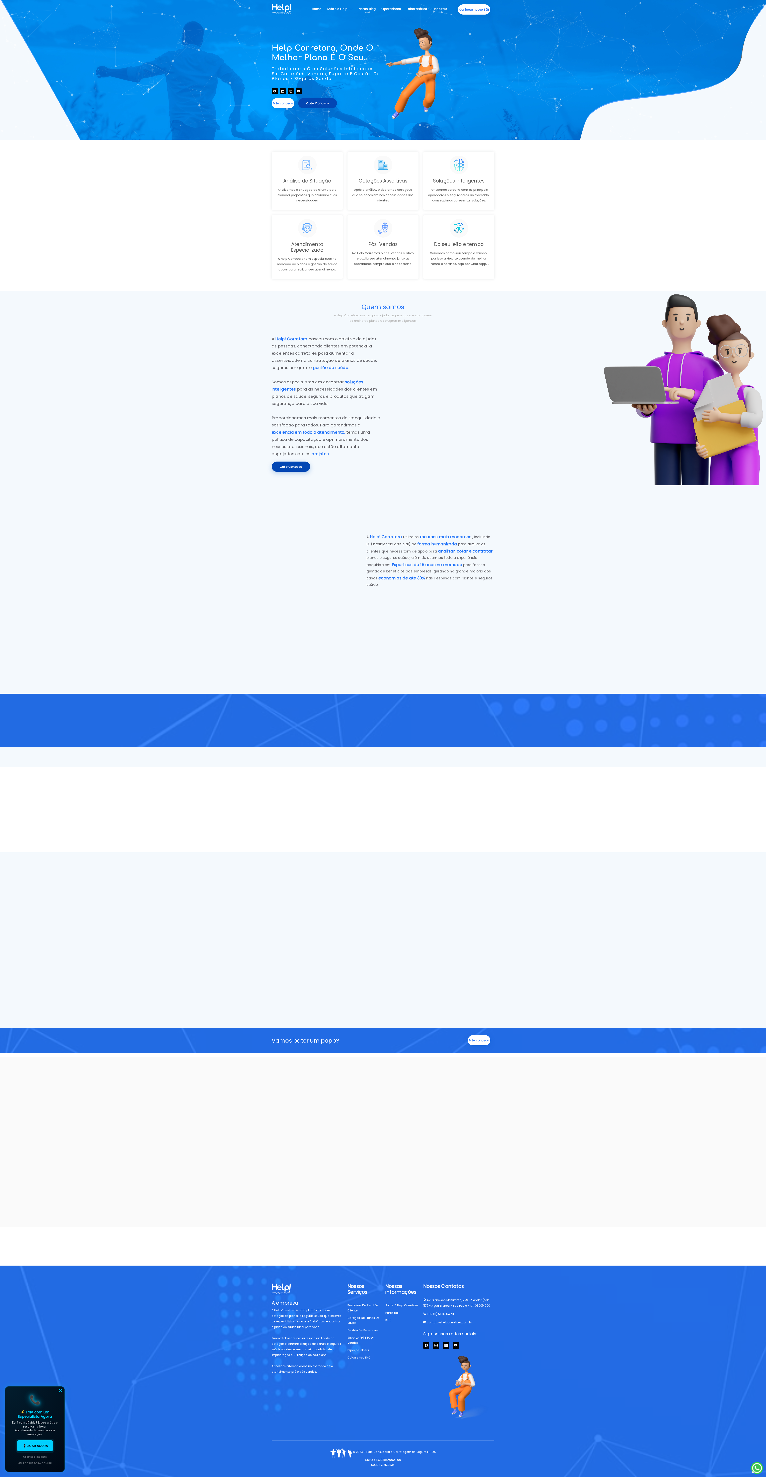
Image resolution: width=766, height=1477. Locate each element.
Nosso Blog (367, 9)
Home (316, 9)
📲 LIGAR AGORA (35, 1446)
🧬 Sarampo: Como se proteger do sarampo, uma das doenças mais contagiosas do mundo (305, 1167)
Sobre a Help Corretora (401, 1305)
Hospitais (439, 9)
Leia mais (285, 1216)
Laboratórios (417, 9)
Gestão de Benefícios (362, 1330)
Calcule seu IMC (359, 1358)
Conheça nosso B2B (474, 9)
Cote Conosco (317, 103)
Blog (388, 1320)
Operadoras (391, 9)
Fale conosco (283, 103)
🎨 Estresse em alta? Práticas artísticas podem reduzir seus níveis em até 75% (382, 1161)
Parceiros (392, 1313)
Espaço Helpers (358, 1350)
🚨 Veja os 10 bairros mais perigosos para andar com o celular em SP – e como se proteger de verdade (458, 1164)
